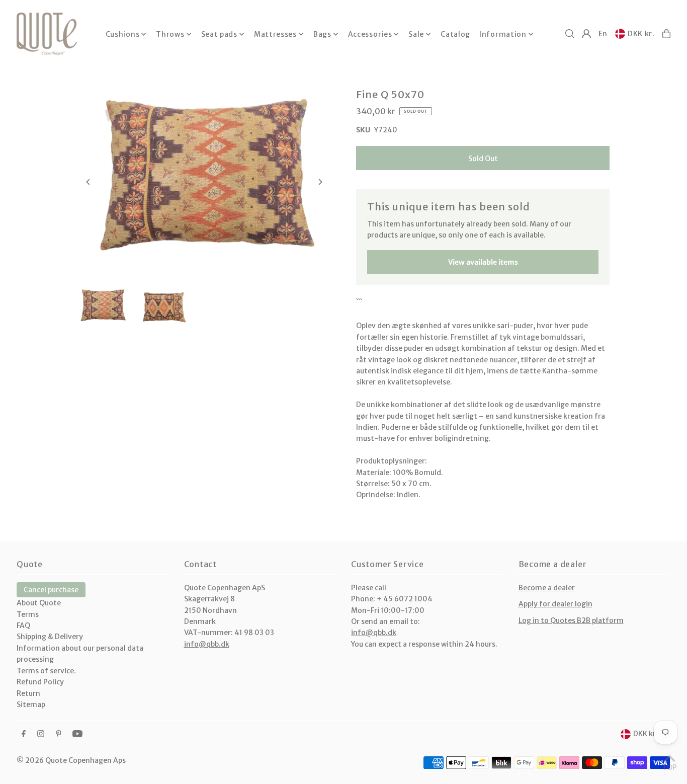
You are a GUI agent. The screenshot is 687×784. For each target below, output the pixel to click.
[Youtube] (77, 734)
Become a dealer (547, 587)
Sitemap (31, 704)
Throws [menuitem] (170, 34)
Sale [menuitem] (416, 34)
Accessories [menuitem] (370, 34)
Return (28, 693)
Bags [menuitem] (322, 34)
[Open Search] (569, 33)
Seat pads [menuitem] (219, 34)
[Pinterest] (58, 734)
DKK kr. (641, 33)
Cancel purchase (51, 589)
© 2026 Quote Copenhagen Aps (71, 760)
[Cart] (666, 33)
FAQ (23, 625)
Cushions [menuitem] (123, 34)
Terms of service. (46, 670)
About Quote (39, 602)
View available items (483, 262)
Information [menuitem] (503, 34)
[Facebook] (24, 734)
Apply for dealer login (555, 603)
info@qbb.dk (206, 644)
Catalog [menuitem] (455, 34)
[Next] (319, 182)
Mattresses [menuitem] (275, 34)
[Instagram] (40, 734)
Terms (28, 614)
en (603, 33)
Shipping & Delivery (50, 636)
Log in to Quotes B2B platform (571, 620)
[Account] (586, 33)
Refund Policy (40, 681)
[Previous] (88, 182)
